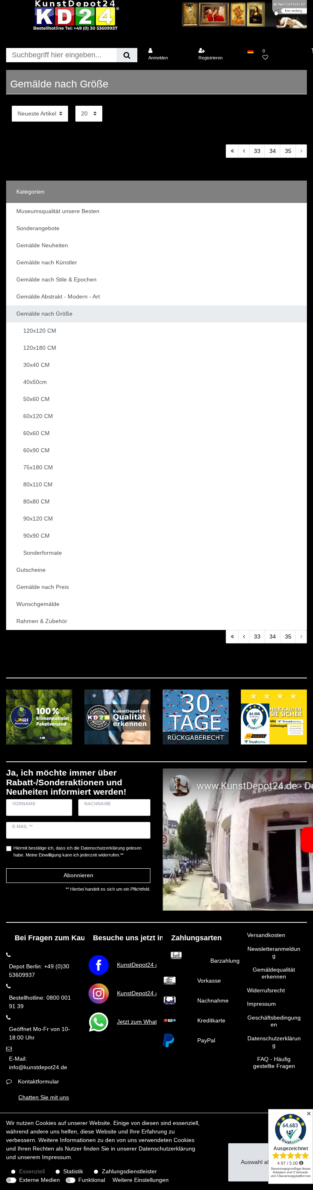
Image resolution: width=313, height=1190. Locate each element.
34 (272, 151)
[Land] (250, 51)
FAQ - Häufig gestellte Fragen (274, 1063)
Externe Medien (39, 1180)
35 (288, 151)
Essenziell (32, 1171)
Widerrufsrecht (266, 990)
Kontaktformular (38, 1081)
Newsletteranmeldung (273, 952)
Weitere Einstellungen (140, 1180)
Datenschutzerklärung (274, 1042)
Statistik (73, 1171)
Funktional (91, 1180)
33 (257, 151)
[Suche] (127, 55)
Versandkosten (266, 935)
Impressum (261, 1003)
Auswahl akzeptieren (267, 1162)
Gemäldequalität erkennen (274, 973)
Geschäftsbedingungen (274, 1021)
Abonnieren (78, 875)
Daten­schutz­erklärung (167, 1148)
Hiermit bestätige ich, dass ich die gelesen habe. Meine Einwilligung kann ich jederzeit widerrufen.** (77, 851)
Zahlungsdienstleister (129, 1171)
